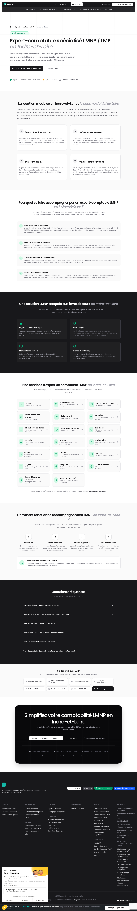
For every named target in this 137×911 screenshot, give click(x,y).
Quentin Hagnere (100, 846)
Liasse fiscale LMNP (81, 682)
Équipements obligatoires (99, 834)
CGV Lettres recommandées (123, 879)
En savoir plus (91, 900)
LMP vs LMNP (33, 689)
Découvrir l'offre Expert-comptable (26, 68)
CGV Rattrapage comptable (123, 874)
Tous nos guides (100, 808)
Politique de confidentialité (122, 884)
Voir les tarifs (53, 68)
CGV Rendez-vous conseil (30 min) (123, 850)
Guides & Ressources (90, 9)
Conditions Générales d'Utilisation (125, 809)
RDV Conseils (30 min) (33, 826)
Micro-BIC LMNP (80, 689)
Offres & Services (48, 9)
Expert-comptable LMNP (24, 27)
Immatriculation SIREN (56, 820)
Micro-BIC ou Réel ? (78, 808)
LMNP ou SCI (98, 824)
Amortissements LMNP (57, 681)
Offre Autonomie (31, 808)
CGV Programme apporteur (123, 836)
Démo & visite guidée (10, 815)
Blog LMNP (97, 843)
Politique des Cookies (125, 827)
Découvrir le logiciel (9, 808)
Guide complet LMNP (101, 812)
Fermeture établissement (53, 827)
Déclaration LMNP (58, 689)
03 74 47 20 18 (75, 788)
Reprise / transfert (54, 808)
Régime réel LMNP (35, 682)
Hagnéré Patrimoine (104, 788)
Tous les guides (103, 689)
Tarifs (110, 9)
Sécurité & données (9, 812)
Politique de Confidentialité (122, 820)
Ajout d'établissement (56, 823)
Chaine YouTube (100, 852)
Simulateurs (68, 9)
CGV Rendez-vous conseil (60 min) (123, 855)
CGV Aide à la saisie (124, 865)
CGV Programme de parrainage (124, 831)
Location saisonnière (101, 827)
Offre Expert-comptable (34, 812)
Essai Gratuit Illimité (123, 4)
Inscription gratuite (116, 908)
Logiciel (30, 9)
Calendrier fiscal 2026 (102, 830)
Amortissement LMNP (102, 815)
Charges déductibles (101, 681)
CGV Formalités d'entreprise (122, 860)
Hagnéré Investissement (125, 788)
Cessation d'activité (55, 831)
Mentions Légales (123, 824)
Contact (89, 788)
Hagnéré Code (79, 900)
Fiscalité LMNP (99, 821)
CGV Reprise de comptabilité (122, 869)
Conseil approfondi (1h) (33, 829)
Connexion (106, 4)
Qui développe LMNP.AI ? (103, 849)
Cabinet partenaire (32, 815)
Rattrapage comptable (56, 812)
